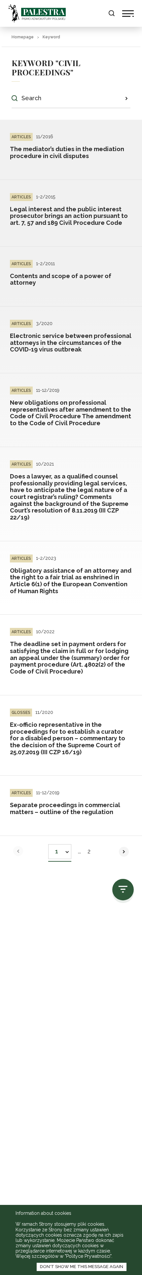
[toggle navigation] (128, 13)
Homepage (23, 37)
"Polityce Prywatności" (88, 1256)
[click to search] (126, 98)
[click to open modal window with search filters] (123, 889)
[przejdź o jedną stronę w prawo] (124, 852)
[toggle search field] (111, 13)
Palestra (37, 13)
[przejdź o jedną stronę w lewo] (18, 851)
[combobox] (60, 849)
